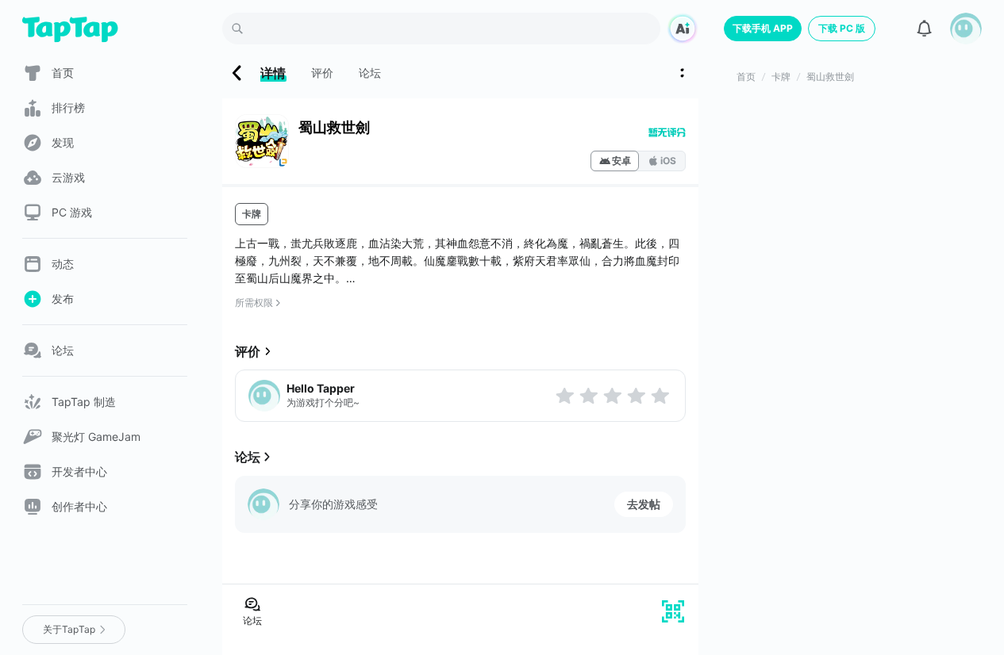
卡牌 (251, 214)
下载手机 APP (763, 28)
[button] (966, 28)
